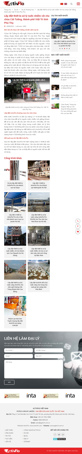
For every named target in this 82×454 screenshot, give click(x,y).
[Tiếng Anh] (65, 4)
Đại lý (26, 439)
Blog (26, 436)
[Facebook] (78, 226)
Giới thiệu (9, 430)
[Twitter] (63, 434)
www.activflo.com (36, 426)
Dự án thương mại (28, 10)
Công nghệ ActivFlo (32, 430)
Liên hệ (8, 442)
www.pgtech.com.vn (57, 426)
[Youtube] (78, 232)
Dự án (16, 10)
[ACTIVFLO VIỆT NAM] (14, 3)
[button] (60, 49)
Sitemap (27, 442)
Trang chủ (7, 10)
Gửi (9, 382)
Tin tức (8, 436)
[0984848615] (78, 221)
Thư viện (8, 439)
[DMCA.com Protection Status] (59, 440)
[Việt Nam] (61, 4)
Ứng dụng (9, 433)
